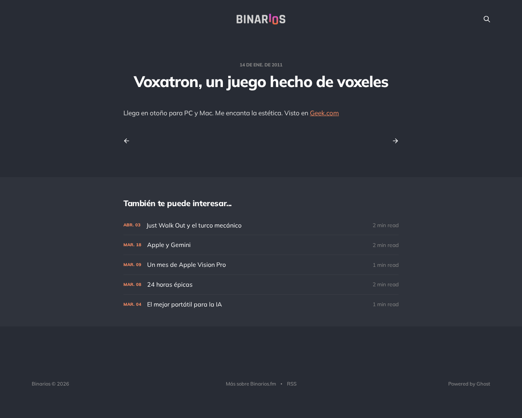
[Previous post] (129, 141)
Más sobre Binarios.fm (251, 384)
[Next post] (393, 141)
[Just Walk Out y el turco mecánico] (261, 225)
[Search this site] (487, 19)
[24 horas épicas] (261, 284)
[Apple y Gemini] (261, 245)
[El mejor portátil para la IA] (261, 304)
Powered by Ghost (469, 384)
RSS (292, 384)
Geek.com (324, 113)
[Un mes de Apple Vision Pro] (261, 264)
